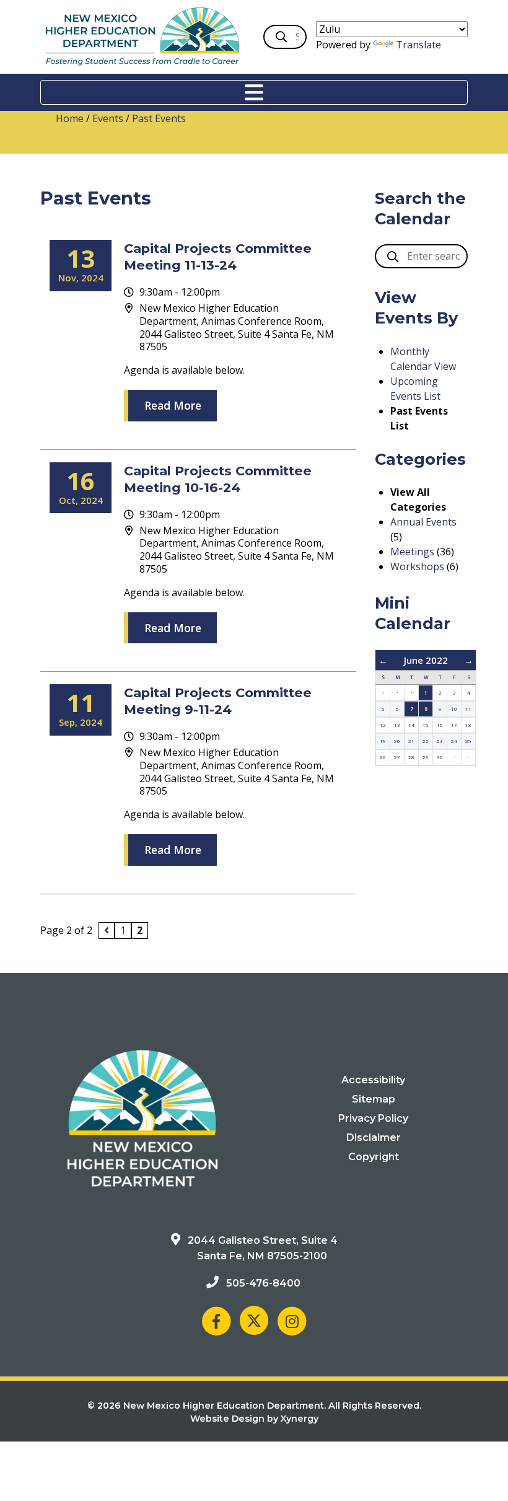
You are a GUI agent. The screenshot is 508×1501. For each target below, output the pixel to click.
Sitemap (373, 1099)
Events (107, 118)
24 (454, 740)
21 (411, 740)
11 (468, 708)
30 (440, 757)
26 (383, 757)
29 (426, 757)
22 (426, 740)
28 (411, 757)
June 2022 (426, 660)
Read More (172, 405)
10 (454, 708)
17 (454, 724)
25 (468, 740)
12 (383, 724)
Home (70, 118)
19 (383, 740)
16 (440, 724)
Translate (418, 44)
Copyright (373, 1157)
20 (397, 740)
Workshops (417, 566)
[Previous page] (107, 930)
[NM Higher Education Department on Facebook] (216, 1320)
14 (411, 724)
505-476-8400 (263, 1283)
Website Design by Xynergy (254, 1418)
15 (426, 724)
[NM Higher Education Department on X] (254, 1320)
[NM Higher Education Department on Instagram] (292, 1320)
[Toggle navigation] (254, 92)
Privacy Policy (373, 1118)
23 (440, 740)
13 (397, 724)
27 (397, 757)
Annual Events (423, 522)
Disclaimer (373, 1137)
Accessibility (373, 1080)
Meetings (412, 551)
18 (468, 724)
